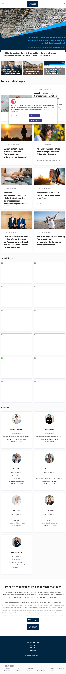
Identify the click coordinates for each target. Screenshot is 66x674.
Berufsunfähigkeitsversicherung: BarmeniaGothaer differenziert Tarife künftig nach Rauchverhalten (51, 240)
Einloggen (61, 668)
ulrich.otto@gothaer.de (16, 481)
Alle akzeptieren (35, 120)
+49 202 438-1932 (16, 525)
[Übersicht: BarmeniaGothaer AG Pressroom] (32, 4)
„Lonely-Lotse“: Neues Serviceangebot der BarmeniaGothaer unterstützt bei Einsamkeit (15, 153)
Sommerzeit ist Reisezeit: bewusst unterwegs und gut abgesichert (49, 195)
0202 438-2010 (16, 567)
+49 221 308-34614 (16, 484)
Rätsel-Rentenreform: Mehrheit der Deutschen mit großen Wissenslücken (11, 71)
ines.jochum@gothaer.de (49, 481)
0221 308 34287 (49, 484)
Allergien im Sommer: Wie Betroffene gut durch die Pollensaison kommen (48, 151)
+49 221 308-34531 (16, 442)
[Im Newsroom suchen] (63, 4)
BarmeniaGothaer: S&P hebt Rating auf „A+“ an (32, 72)
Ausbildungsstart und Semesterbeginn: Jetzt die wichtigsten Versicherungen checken (46, 97)
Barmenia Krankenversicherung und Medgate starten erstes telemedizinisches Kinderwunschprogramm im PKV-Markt (16, 199)
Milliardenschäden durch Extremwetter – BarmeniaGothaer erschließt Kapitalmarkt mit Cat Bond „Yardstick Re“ (30, 54)
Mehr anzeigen (33, 620)
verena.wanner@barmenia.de (16, 565)
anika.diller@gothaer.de (49, 523)
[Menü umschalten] (3, 4)
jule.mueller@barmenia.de (16, 523)
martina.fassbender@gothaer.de (16, 439)
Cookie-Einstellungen (17, 116)
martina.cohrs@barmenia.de (49, 439)
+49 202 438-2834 (49, 442)
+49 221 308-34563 (49, 525)
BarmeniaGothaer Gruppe (33, 656)
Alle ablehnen (34, 116)
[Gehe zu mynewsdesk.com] (8, 666)
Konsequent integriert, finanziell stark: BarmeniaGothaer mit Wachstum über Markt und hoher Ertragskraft (55, 71)
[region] (33, 111)
